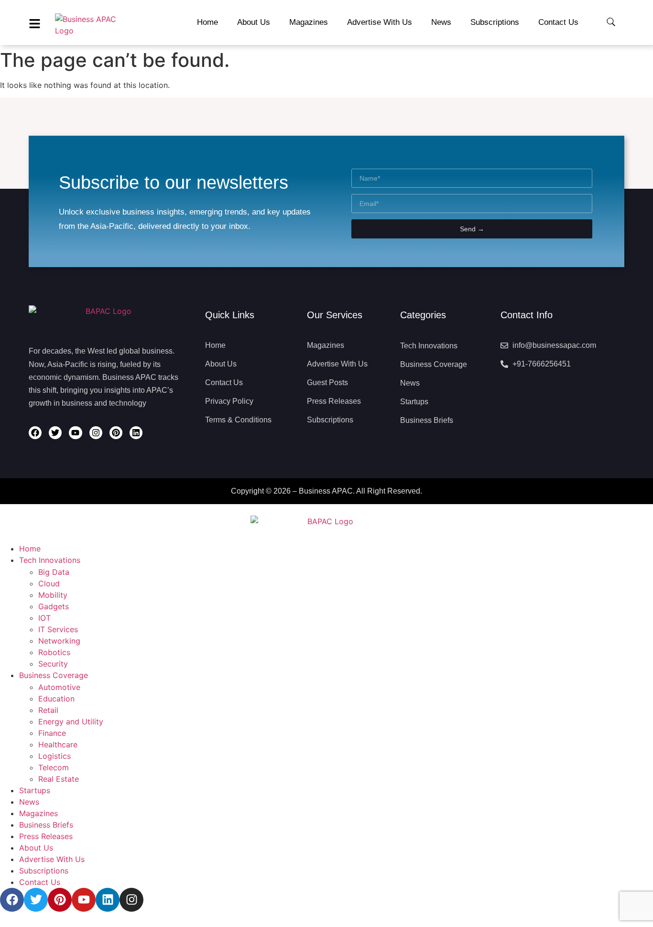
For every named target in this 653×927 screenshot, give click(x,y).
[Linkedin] (136, 432)
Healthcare (57, 744)
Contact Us (39, 882)
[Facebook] (35, 432)
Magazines (38, 813)
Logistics (54, 756)
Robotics (54, 652)
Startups (34, 790)
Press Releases (46, 836)
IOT (44, 618)
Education (56, 698)
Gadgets (53, 606)
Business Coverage (53, 675)
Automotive (59, 687)
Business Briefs (46, 825)
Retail (48, 710)
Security (53, 663)
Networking (59, 641)
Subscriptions (43, 870)
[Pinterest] (115, 432)
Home (30, 548)
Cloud (49, 583)
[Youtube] (75, 432)
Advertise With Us (52, 859)
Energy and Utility (70, 721)
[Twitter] (55, 432)
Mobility (52, 595)
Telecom (53, 767)
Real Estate (58, 779)
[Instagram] (95, 432)
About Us (36, 847)
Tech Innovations (49, 560)
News (29, 802)
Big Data (53, 572)
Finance (52, 733)
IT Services (58, 629)
